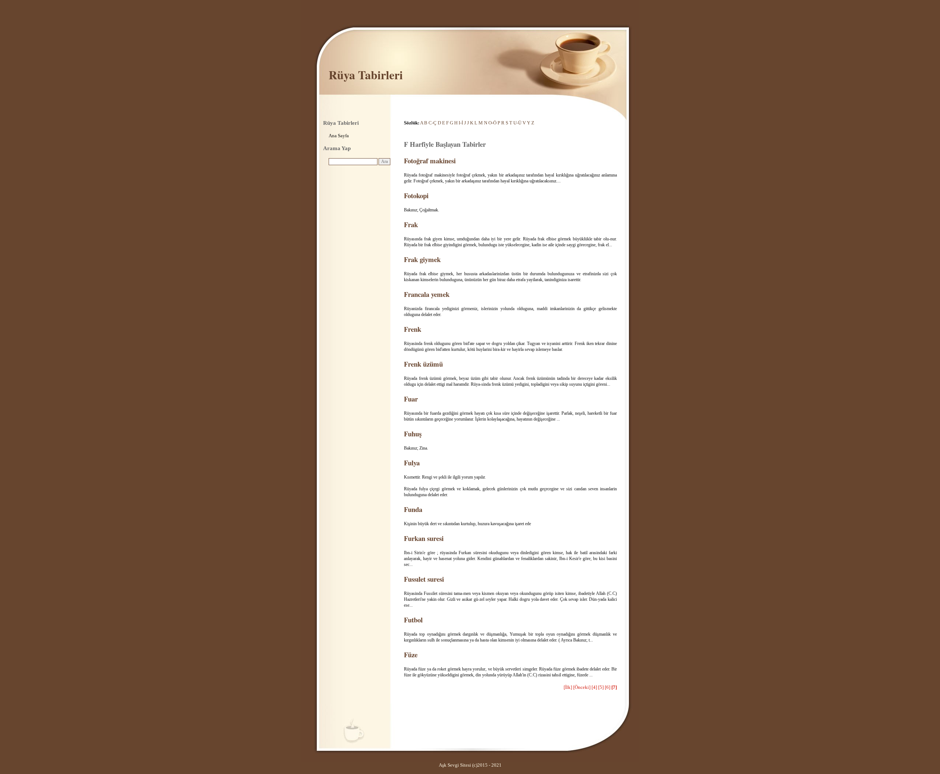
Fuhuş (413, 434)
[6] (607, 687)
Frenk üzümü (423, 364)
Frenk (412, 329)
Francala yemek (426, 294)
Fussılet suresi (424, 579)
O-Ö (492, 123)
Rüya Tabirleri (366, 74)
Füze (410, 654)
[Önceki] (581, 687)
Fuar (411, 399)
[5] (601, 687)
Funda (413, 509)
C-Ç (433, 123)
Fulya (412, 463)
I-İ (461, 123)
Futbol (413, 620)
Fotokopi (416, 195)
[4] (594, 687)
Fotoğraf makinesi (430, 161)
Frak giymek (422, 259)
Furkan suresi (424, 538)
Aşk (442, 765)
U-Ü (517, 123)
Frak (411, 224)
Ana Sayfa (339, 135)
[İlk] (568, 687)
